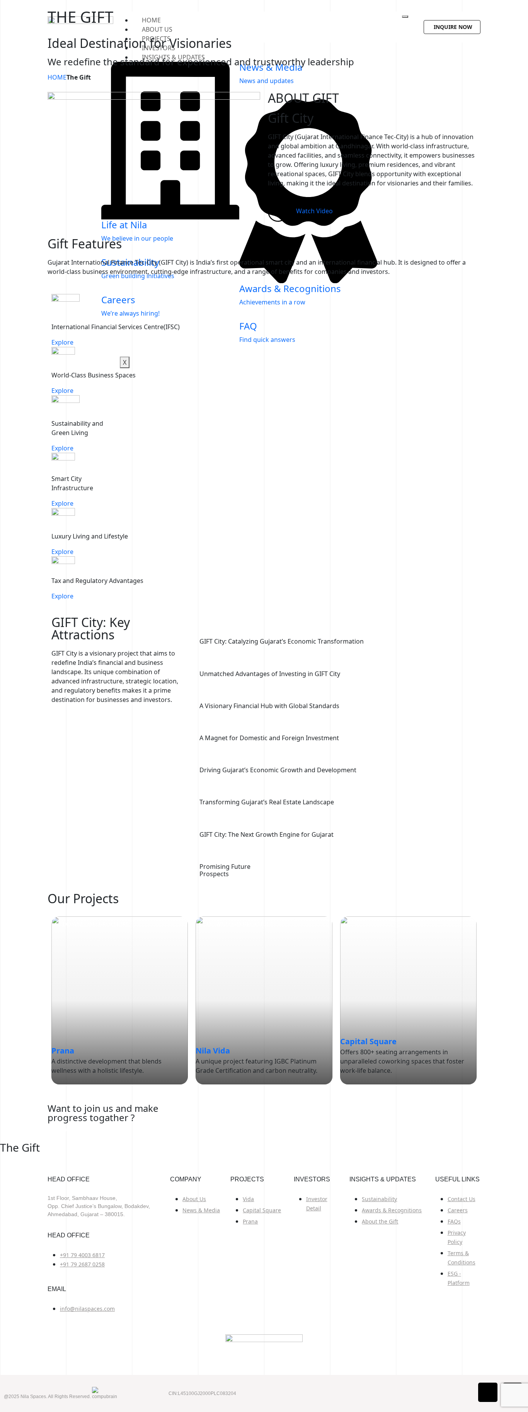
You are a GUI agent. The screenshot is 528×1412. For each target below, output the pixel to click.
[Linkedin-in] (512, 1392)
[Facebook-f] (487, 1392)
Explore (62, 342)
